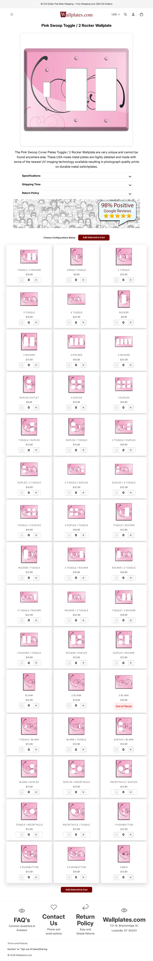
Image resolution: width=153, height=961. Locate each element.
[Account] (133, 14)
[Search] (125, 14)
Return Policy (30, 192)
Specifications (31, 175)
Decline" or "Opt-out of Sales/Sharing (27, 949)
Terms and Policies (17, 943)
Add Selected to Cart (94, 237)
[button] (29, 256)
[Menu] (11, 14)
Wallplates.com (24, 955)
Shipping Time (31, 184)
